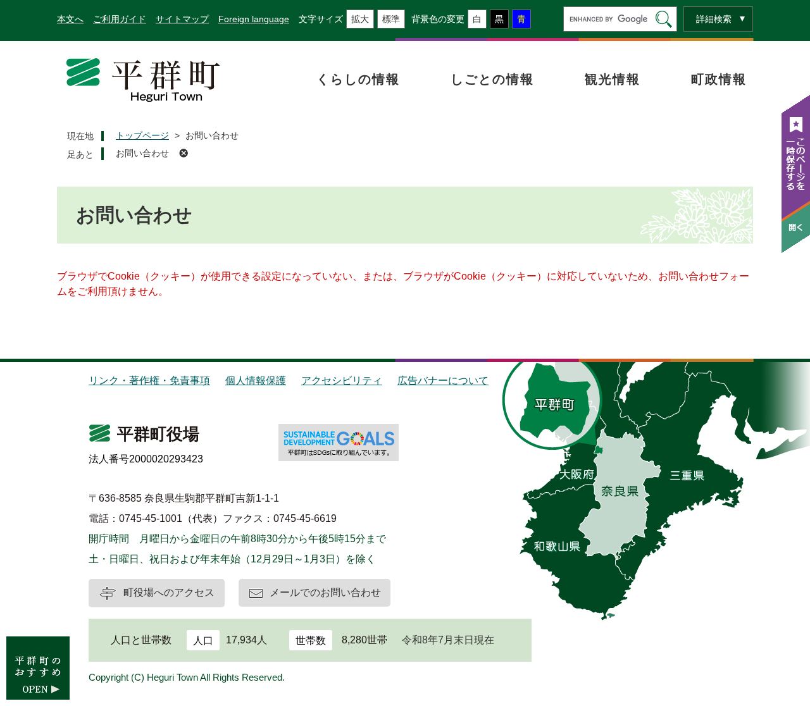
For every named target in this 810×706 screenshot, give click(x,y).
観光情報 (612, 79)
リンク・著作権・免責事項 (149, 380)
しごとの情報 (492, 79)
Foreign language (253, 19)
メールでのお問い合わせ (325, 592)
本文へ (70, 19)
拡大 (360, 19)
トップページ (142, 135)
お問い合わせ (142, 153)
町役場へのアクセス (169, 592)
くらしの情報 (358, 79)
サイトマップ (182, 19)
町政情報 (719, 79)
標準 (391, 19)
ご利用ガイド (119, 19)
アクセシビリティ (341, 380)
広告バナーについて (443, 380)
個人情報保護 (255, 380)
